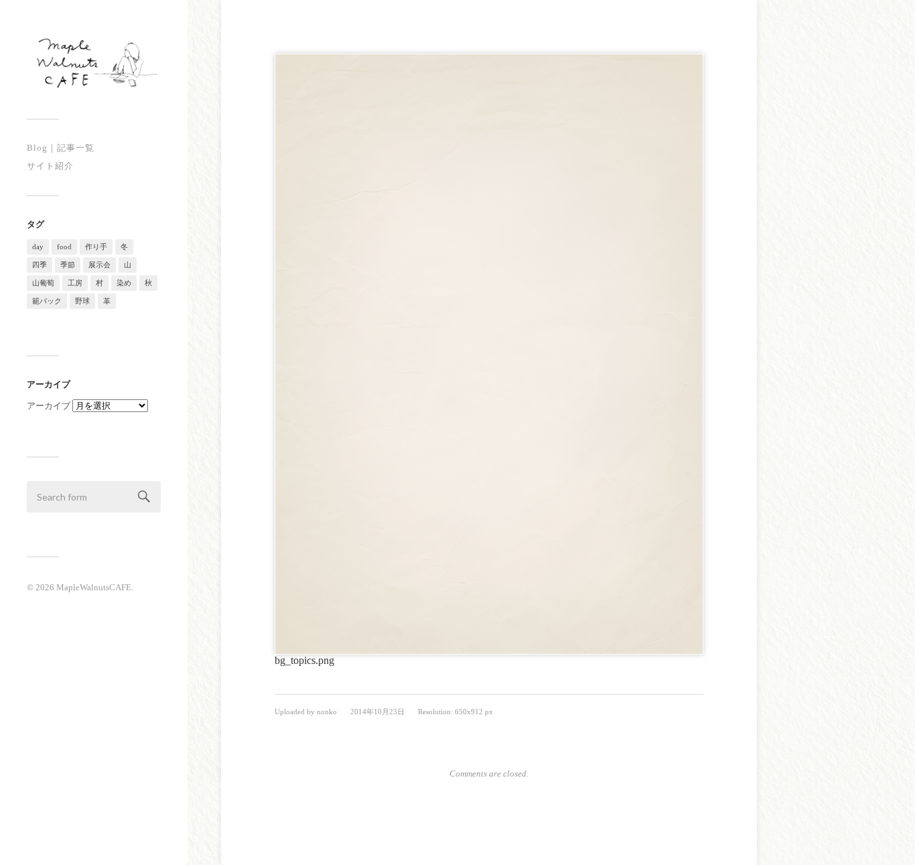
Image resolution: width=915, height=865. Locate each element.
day (38, 247)
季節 (67, 265)
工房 (75, 283)
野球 (82, 301)
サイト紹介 (50, 166)
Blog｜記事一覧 (60, 148)
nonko (327, 712)
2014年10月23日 (377, 712)
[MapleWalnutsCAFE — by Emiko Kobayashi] (94, 64)
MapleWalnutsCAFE (93, 587)
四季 (39, 265)
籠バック (47, 301)
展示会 (99, 265)
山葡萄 (43, 283)
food (64, 247)
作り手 (96, 247)
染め (124, 283)
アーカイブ (48, 406)
